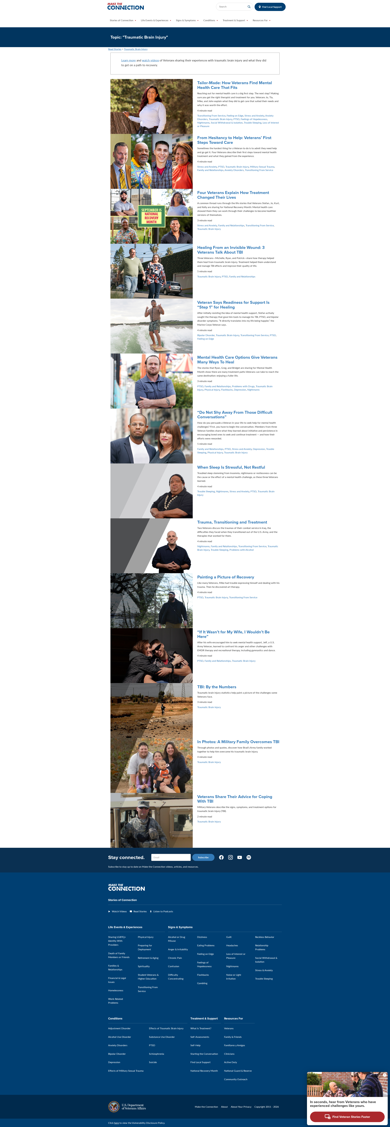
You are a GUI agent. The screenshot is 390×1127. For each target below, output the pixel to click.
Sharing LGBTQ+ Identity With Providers (117, 940)
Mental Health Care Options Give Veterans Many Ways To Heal (237, 359)
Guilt (229, 937)
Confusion (173, 966)
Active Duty (230, 1062)
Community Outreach (235, 1079)
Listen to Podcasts (163, 911)
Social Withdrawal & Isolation (227, 122)
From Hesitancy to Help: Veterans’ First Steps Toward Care (234, 140)
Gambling (202, 983)
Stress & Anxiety (264, 970)
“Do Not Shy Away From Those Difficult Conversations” (234, 414)
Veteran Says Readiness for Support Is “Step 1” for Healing (233, 304)
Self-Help (195, 1045)
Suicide (153, 1062)
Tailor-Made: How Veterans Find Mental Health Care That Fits (234, 85)
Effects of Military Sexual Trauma (126, 1070)
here (116, 1123)
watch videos (150, 60)
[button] (122, 21)
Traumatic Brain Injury (135, 49)
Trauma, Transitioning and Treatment (232, 522)
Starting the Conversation (204, 1053)
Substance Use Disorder (162, 1037)
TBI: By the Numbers (216, 687)
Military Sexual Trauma (262, 166)
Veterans (229, 1028)
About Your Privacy (241, 1106)
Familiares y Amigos (234, 1045)
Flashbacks (227, 389)
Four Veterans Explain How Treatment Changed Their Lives (233, 194)
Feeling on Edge (235, 115)
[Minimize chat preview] (384, 1075)
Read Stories (114, 49)
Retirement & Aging (148, 958)
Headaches (232, 945)
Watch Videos (119, 911)
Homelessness (115, 990)
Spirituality (144, 966)
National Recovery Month (204, 1070)
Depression (240, 389)
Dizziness (202, 937)
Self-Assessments (199, 1037)
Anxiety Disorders (234, 170)
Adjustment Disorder (119, 1028)
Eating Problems (205, 945)
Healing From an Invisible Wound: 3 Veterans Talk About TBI (231, 249)
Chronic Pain (175, 958)
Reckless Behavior (264, 937)
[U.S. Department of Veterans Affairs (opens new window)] (127, 1106)
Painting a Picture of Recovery (225, 577)
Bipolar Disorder (206, 335)
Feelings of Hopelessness (254, 119)
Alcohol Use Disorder (119, 1037)
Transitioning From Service (211, 115)
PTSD (236, 119)
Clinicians (229, 1053)
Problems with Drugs (243, 386)
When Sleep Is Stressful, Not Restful (231, 467)
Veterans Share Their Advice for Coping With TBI (234, 798)
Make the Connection (206, 1106)
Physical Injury (212, 389)
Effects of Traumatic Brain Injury (166, 1028)
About (224, 1106)
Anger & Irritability (178, 949)
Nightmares (203, 122)
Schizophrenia (156, 1053)
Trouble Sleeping (252, 122)
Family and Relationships (210, 170)
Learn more (128, 60)
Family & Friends (233, 1037)
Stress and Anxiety (254, 115)
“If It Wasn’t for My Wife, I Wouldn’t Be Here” (233, 634)
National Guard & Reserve (238, 1070)
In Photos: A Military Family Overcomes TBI (238, 742)
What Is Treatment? (200, 1028)
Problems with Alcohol (241, 549)
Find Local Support (272, 6)
